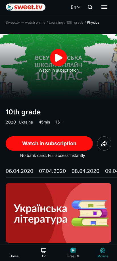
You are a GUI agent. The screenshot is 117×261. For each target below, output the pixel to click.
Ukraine (26, 122)
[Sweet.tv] (25, 7)
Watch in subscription (49, 143)
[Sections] (104, 7)
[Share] (104, 143)
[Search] (90, 7)
